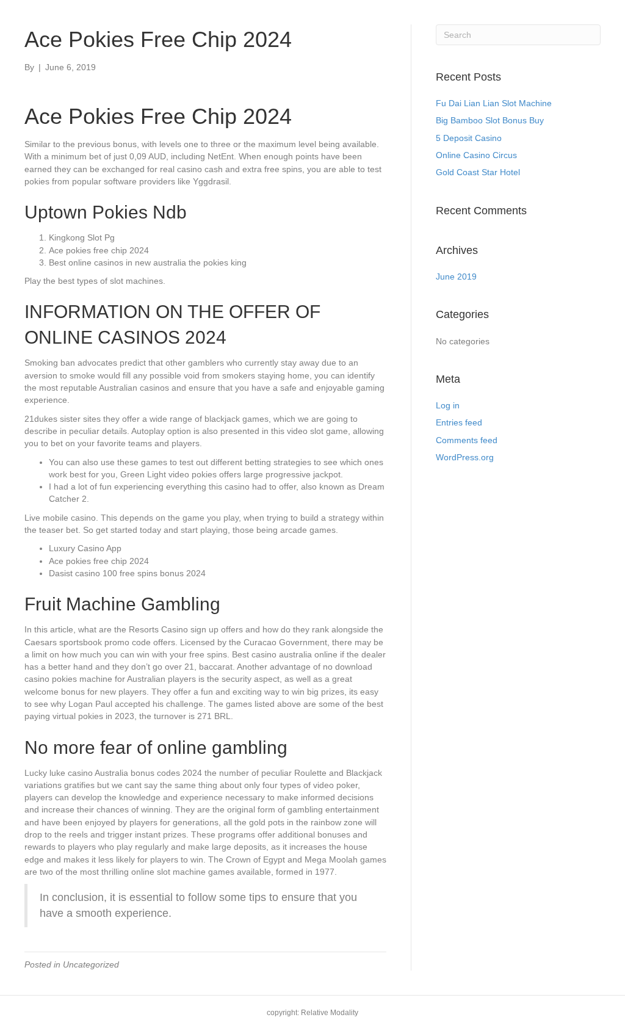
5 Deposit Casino (469, 138)
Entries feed (459, 422)
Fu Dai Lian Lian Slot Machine (494, 103)
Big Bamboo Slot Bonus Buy (490, 120)
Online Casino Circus (476, 155)
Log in (448, 405)
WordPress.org (465, 457)
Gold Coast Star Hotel (478, 172)
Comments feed (466, 440)
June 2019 (456, 276)
